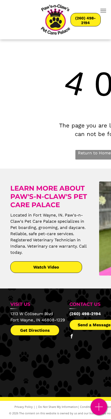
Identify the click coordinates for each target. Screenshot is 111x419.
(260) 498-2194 (85, 313)
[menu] (103, 10)
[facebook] (71, 337)
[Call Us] (99, 409)
